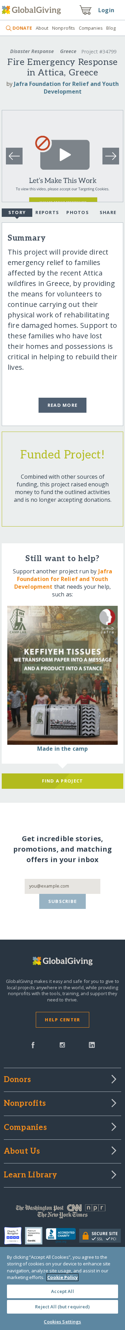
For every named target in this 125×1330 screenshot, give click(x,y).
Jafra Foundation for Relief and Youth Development (66, 87)
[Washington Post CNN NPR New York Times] (62, 1213)
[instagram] (62, 1044)
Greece (68, 51)
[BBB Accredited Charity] (63, 1235)
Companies (91, 28)
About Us (22, 1151)
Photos (77, 212)
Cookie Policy (62, 1277)
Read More (63, 405)
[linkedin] (92, 1044)
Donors (17, 1080)
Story (17, 212)
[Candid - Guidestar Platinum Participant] (35, 1235)
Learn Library (30, 1175)
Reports (47, 212)
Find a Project (62, 781)
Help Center (62, 1019)
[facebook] (33, 1044)
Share (108, 212)
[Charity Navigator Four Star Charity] (14, 1235)
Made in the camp (62, 748)
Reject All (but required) (62, 1306)
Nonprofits (63, 28)
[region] (62, 1288)
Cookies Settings (62, 1321)
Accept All (62, 1291)
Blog (111, 28)
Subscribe (62, 901)
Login (106, 10)
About (42, 28)
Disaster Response (32, 51)
